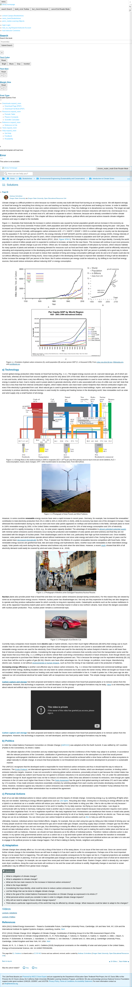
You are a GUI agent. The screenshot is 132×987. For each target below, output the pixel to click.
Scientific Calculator (12, 120)
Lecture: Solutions (9, 913)
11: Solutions (17, 953)
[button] (8, 136)
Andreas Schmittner (16, 196)
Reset (3, 60)
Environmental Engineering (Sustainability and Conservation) (62, 178)
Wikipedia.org (118, 362)
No (36, 968)
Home (12, 178)
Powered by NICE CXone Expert (35, 977)
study (103, 545)
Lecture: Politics (8, 917)
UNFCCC (65, 745)
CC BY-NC (38, 953)
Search (6, 174)
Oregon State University (17, 198)
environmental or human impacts (45, 663)
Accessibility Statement (83, 981)
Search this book (6, 38)
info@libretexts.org (11, 984)
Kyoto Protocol (21, 769)
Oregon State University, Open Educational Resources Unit (47, 198)
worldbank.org (14, 364)
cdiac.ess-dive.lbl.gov (104, 362)
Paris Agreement (62, 780)
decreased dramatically (26, 540)
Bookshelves (27, 178)
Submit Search (6, 45)
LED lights (64, 801)
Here (109, 685)
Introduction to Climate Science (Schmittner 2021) (110, 178)
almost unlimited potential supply (112, 529)
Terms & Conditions (67, 981)
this (87, 817)
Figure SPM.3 (64, 239)
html (63, 929)
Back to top (6, 961)
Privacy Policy (54, 981)
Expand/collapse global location (128, 178)
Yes (27, 968)
